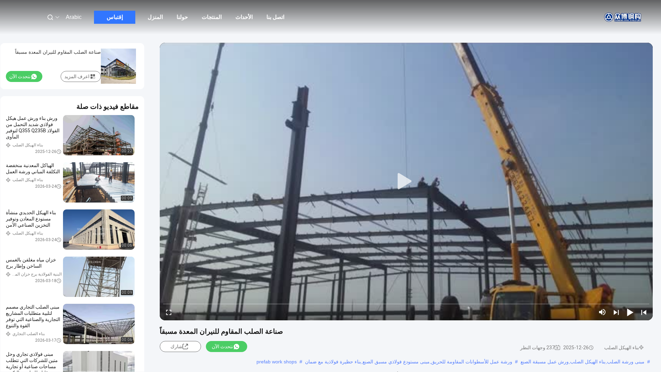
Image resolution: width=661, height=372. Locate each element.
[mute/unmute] (602, 312)
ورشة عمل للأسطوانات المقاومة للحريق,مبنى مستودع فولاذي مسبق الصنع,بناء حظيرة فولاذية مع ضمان (408, 361)
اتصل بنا (275, 17)
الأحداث (244, 17)
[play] (406, 181)
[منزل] (623, 17)
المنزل (155, 17)
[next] (616, 312)
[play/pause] (630, 312)
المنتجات (212, 17)
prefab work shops (276, 361)
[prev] (644, 312)
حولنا (182, 17)
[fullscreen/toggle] (169, 312)
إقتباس (115, 17)
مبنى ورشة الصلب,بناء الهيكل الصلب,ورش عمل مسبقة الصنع (582, 361)
